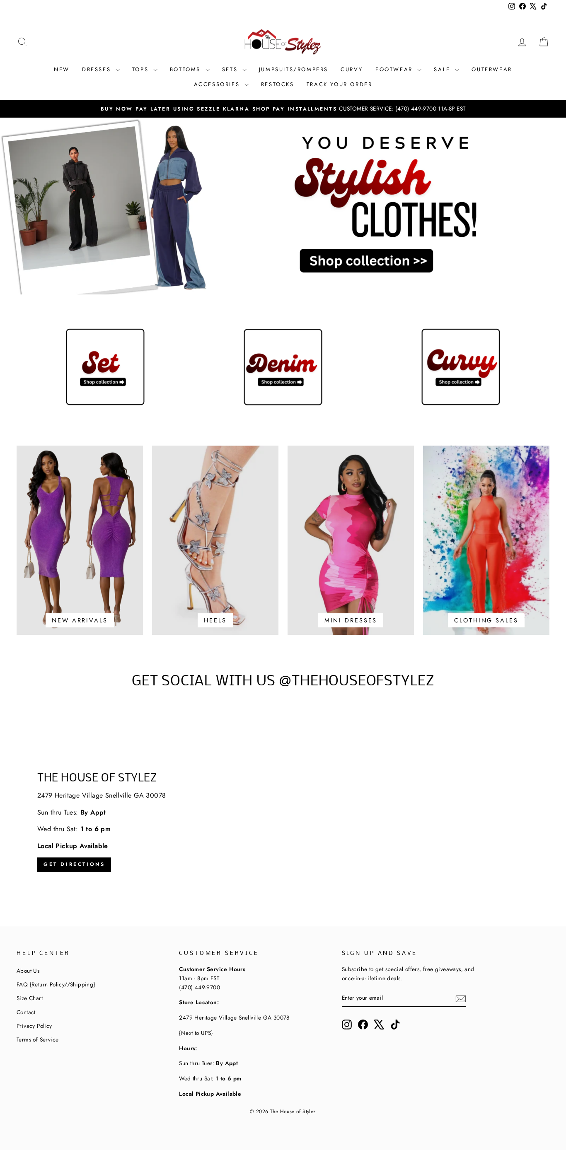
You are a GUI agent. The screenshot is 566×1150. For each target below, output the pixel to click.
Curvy (352, 69)
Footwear (395, 69)
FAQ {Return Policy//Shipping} (56, 984)
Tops (141, 69)
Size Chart (30, 998)
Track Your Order (339, 84)
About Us (28, 971)
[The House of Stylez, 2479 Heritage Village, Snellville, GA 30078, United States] (283, 822)
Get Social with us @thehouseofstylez (283, 681)
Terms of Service (37, 1039)
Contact (26, 1012)
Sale (443, 69)
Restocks (277, 84)
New (62, 69)
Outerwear (492, 69)
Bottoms (186, 69)
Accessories (218, 84)
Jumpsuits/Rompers (293, 69)
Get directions (74, 864)
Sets (231, 69)
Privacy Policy (34, 1026)
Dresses (98, 69)
